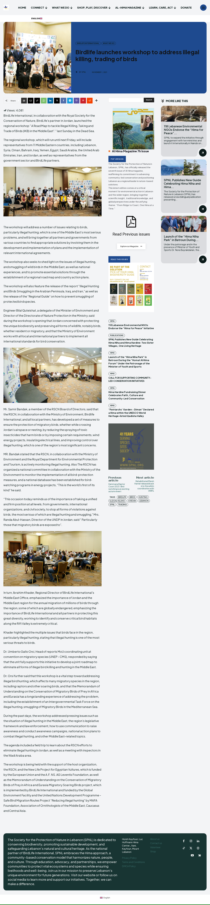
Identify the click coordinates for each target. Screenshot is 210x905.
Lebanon (144, 500)
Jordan (132, 500)
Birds (132, 497)
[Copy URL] (37, 100)
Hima (112, 321)
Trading (122, 504)
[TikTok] (184, 848)
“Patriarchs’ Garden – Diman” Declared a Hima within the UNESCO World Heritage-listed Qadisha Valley (131, 412)
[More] (96, 100)
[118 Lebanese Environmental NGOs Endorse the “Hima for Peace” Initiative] (184, 114)
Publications (116, 335)
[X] (57, 100)
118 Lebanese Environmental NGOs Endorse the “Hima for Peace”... (183, 129)
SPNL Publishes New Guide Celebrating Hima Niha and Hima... (182, 183)
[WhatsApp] (44, 100)
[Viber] (76, 100)
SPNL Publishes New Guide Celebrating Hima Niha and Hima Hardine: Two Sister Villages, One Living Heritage (131, 342)
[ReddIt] (90, 100)
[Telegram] (70, 100)
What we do (108, 43)
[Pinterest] (83, 100)
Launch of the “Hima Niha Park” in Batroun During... (181, 238)
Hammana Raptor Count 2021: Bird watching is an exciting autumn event (118, 487)
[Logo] (6, 7)
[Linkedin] (50, 100)
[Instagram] (191, 841)
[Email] (30, 100)
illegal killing (117, 500)
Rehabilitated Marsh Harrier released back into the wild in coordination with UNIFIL (144, 486)
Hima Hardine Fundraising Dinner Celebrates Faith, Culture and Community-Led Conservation (127, 395)
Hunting (143, 497)
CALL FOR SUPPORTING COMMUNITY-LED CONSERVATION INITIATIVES (129, 379)
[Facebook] (63, 100)
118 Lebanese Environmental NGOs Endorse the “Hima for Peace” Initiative (131, 327)
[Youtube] (192, 855)
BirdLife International (88, 43)
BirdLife (122, 497)
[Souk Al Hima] (199, 855)
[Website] (198, 848)
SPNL (84, 72)
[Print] (24, 100)
